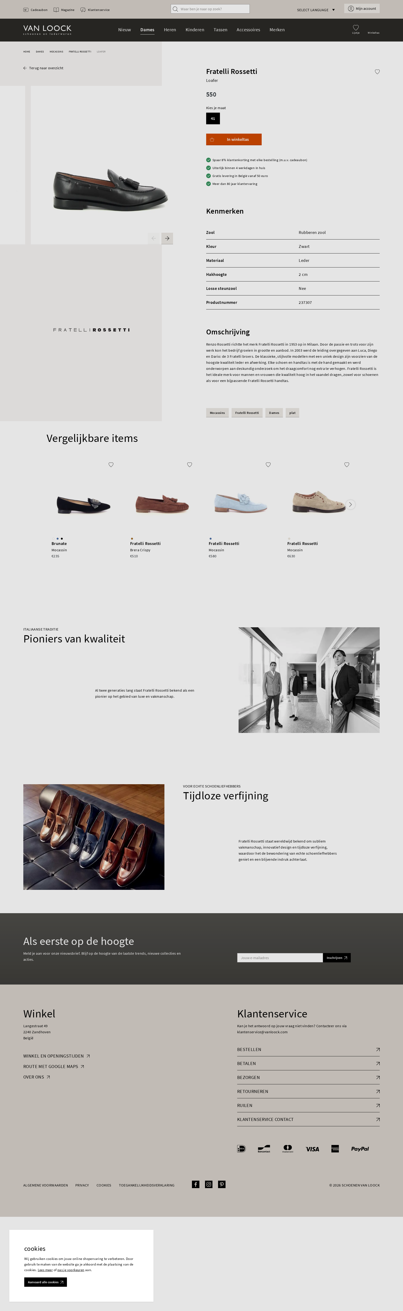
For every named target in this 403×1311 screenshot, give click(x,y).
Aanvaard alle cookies (43, 1282)
